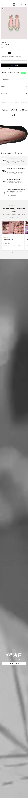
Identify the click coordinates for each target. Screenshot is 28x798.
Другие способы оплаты (14, 68)
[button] (2, 4)
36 (3, 50)
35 (13, 53)
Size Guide (10, 56)
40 (3, 53)
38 (13, 50)
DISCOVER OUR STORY (14, 663)
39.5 (23, 50)
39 (20, 50)
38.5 (16, 50)
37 (6, 50)
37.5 (10, 50)
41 (6, 53)
